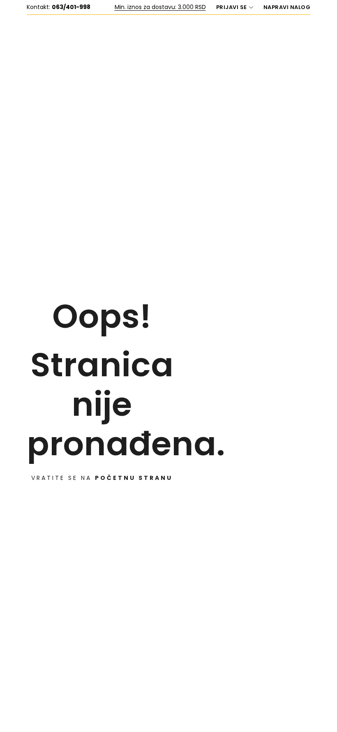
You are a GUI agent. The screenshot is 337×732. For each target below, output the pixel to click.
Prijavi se (231, 7)
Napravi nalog (287, 7)
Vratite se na (102, 478)
